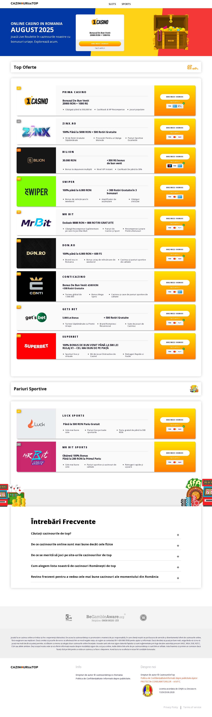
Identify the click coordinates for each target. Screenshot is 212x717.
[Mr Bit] (36, 222)
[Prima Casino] (36, 100)
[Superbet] (36, 346)
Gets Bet (70, 309)
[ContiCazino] (36, 286)
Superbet (70, 336)
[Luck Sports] (36, 423)
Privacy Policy (171, 707)
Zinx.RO (69, 123)
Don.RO (68, 245)
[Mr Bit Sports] (36, 457)
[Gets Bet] (36, 317)
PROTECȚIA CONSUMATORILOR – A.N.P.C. (161, 681)
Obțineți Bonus (100, 44)
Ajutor (194, 678)
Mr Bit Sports (75, 447)
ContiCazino (74, 276)
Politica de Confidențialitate (153, 678)
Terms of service (192, 707)
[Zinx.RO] (36, 131)
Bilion (68, 152)
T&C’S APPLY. (100, 48)
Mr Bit (68, 214)
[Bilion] (36, 160)
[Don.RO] (36, 253)
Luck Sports (73, 415)
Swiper (68, 181)
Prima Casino (74, 92)
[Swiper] (36, 191)
